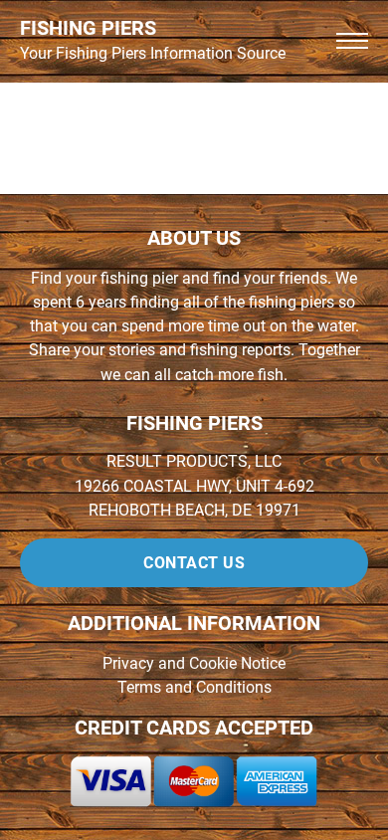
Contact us (194, 562)
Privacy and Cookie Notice (194, 663)
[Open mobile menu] (352, 41)
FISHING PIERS (88, 28)
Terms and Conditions (194, 687)
